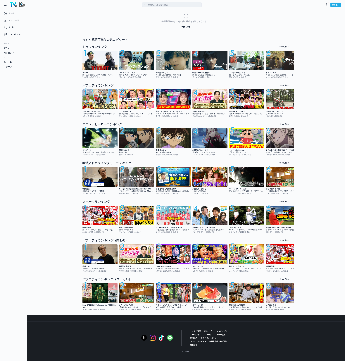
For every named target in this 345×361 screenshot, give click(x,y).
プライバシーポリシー (209, 338)
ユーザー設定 (220, 334)
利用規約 (193, 338)
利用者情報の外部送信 (218, 341)
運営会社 (193, 345)
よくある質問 (195, 331)
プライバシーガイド (198, 341)
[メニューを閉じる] (5, 5)
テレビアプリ (222, 331)
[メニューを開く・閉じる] (327, 5)
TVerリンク (195, 334)
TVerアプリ (208, 331)
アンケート (207, 334)
